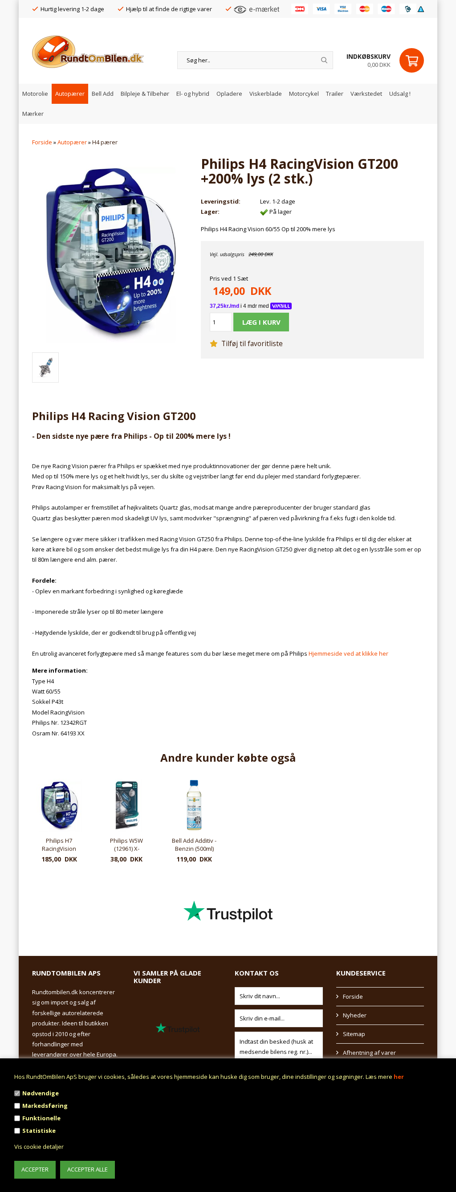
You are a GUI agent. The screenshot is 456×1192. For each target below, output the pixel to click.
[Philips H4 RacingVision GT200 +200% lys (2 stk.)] (109, 250)
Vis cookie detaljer (39, 1147)
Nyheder (354, 1015)
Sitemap (354, 1034)
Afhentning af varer (369, 1053)
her (399, 1077)
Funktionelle (41, 1118)
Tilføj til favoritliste (251, 343)
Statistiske (39, 1131)
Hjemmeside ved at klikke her (348, 653)
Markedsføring (45, 1106)
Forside (42, 142)
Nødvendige (40, 1093)
